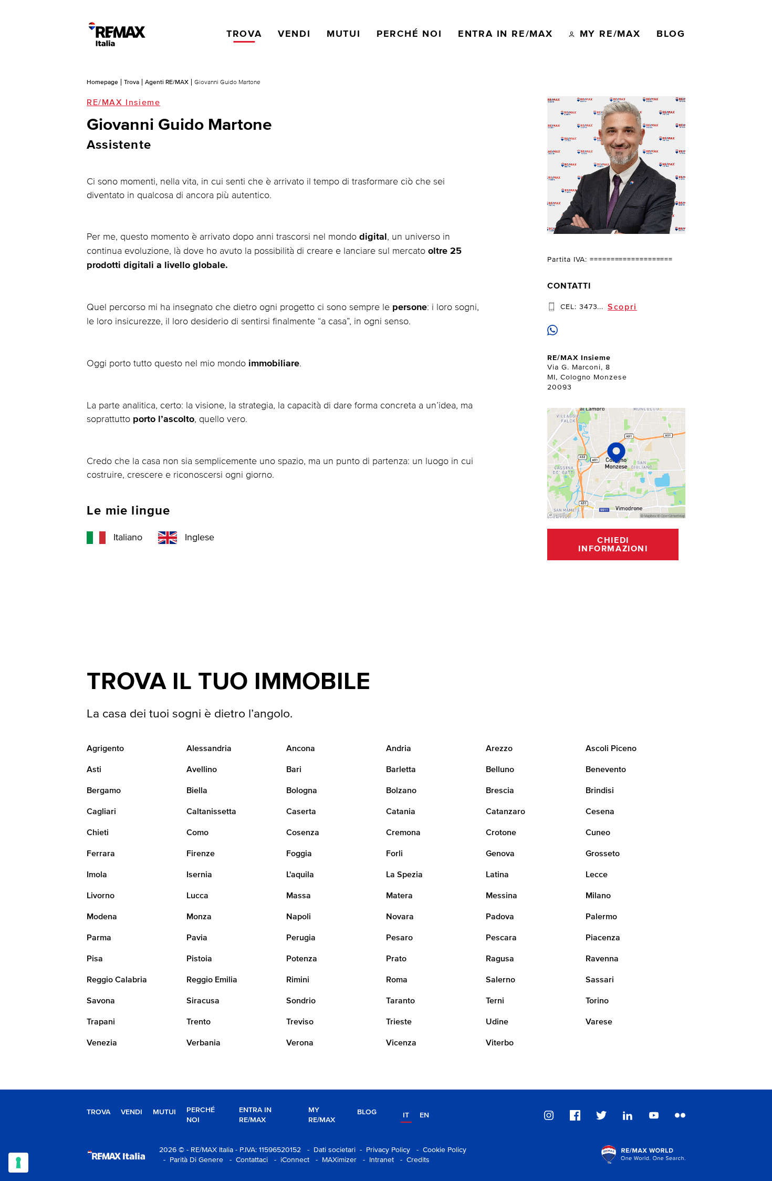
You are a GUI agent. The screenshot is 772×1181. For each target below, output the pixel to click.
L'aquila (300, 875)
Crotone (501, 833)
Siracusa (203, 1001)
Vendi (131, 1112)
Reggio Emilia (211, 980)
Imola (97, 875)
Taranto (400, 1001)
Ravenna (602, 959)
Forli (394, 854)
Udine (497, 1022)
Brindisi (600, 791)
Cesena (600, 812)
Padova (500, 917)
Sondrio (301, 1001)
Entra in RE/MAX (255, 1115)
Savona (101, 1001)
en (424, 1115)
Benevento (606, 770)
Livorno (100, 896)
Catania (400, 812)
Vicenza (401, 1043)
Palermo (601, 917)
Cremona (403, 833)
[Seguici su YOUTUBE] (654, 1115)
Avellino (201, 770)
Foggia (299, 854)
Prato (396, 959)
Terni (495, 1001)
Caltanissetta (211, 812)
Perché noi (200, 1115)
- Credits (413, 1160)
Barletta (401, 770)
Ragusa (500, 959)
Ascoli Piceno (611, 749)
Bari (293, 770)
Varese (599, 1022)
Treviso (300, 1022)
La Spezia (404, 875)
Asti (94, 770)
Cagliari (101, 812)
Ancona (300, 749)
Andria (398, 749)
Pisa (95, 959)
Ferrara (101, 854)
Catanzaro (505, 812)
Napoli (298, 917)
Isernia (199, 875)
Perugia (301, 938)
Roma (397, 980)
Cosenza (302, 833)
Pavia (196, 938)
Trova (131, 82)
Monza (199, 917)
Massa (298, 896)
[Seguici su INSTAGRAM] (549, 1115)
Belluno (500, 770)
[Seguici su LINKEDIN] (627, 1115)
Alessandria (209, 749)
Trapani (101, 1022)
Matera (399, 896)
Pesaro (399, 938)
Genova (500, 854)
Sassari (600, 980)
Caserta (301, 812)
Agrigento (105, 749)
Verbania (203, 1043)
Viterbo (500, 1043)
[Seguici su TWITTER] (601, 1115)
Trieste (399, 1022)
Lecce (597, 875)
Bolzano (401, 791)
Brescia (500, 791)
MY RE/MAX (321, 1115)
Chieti (98, 833)
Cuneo (598, 833)
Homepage (102, 82)
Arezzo (499, 749)
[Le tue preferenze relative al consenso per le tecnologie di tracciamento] (18, 1163)
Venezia (102, 1043)
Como (197, 833)
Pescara (501, 938)
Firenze (200, 854)
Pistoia (199, 959)
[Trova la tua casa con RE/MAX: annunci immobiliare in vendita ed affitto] (117, 34)
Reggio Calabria (117, 980)
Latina (497, 875)
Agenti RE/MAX (167, 82)
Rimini (297, 980)
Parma (99, 938)
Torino (597, 1001)
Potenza (301, 959)
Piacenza (603, 938)
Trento (198, 1022)
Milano (598, 896)
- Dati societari (329, 1150)
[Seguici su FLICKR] (680, 1115)
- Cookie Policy (439, 1150)
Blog (367, 1112)
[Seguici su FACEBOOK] (575, 1115)
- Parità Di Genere (191, 1160)
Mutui (164, 1112)
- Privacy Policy (383, 1150)
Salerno (500, 980)
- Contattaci (246, 1160)
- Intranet (376, 1160)
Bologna (301, 791)
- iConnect (289, 1160)
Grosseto (603, 854)
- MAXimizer (334, 1160)
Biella (196, 791)
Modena (102, 917)
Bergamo (104, 791)
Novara (400, 917)
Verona (300, 1043)
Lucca (197, 896)
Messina (501, 896)
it (406, 1115)
